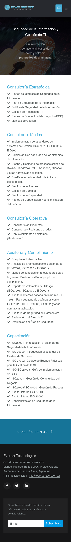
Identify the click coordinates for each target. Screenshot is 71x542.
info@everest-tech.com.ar (44, 475)
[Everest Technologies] (19, 8)
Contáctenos (32, 432)
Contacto (58, 8)
